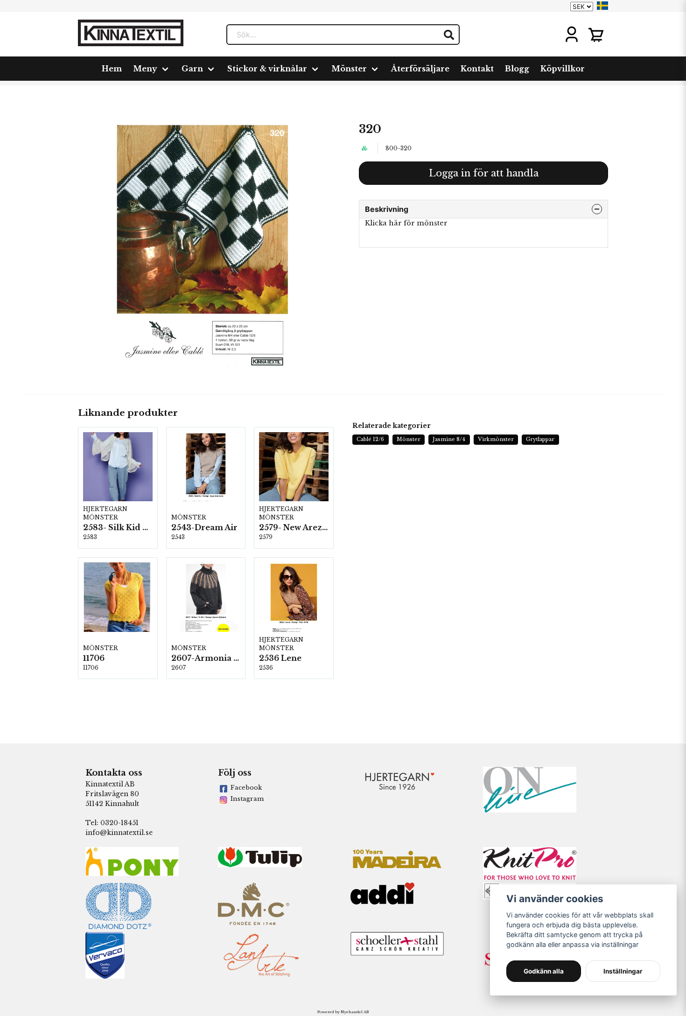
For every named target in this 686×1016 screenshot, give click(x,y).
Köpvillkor (562, 68)
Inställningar (623, 971)
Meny (145, 68)
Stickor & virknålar (267, 68)
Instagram (247, 799)
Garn (192, 68)
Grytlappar (540, 439)
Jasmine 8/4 (449, 439)
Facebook (246, 788)
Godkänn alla (544, 971)
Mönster (349, 68)
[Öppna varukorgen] (596, 34)
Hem (112, 68)
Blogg (517, 68)
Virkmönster (496, 439)
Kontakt (477, 68)
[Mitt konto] (572, 34)
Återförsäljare (420, 68)
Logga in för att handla (484, 173)
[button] (602, 5)
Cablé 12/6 (370, 439)
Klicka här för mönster (406, 223)
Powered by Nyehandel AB (343, 1011)
